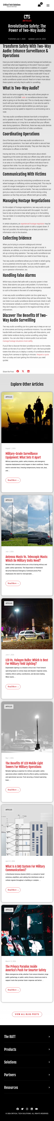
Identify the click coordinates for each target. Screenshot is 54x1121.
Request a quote (43, 354)
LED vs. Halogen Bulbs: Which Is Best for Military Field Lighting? (27, 662)
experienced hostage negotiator (32, 224)
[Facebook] (17, 1109)
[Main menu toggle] (48, 5)
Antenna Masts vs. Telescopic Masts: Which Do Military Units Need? (27, 558)
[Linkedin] (32, 1109)
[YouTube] (36, 1109)
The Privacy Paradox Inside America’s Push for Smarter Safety (26, 968)
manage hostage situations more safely (17, 341)
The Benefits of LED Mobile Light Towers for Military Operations (24, 765)
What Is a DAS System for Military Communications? (25, 868)
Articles (27, 20)
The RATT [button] (10, 1037)
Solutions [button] (10, 1062)
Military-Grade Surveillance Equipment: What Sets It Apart (23, 455)
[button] (17, 371)
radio (24, 97)
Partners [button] (10, 1075)
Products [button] (10, 1049)
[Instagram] (27, 1109)
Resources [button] (11, 1087)
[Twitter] (22, 1109)
